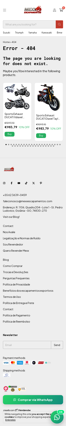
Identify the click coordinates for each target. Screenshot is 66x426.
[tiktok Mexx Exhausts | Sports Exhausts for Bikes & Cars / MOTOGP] (26, 183)
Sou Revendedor (13, 244)
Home (6, 42)
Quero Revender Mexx (16, 250)
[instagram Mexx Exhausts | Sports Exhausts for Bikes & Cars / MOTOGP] (4, 183)
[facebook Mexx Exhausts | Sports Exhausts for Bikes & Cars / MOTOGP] (11, 183)
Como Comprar (13, 265)
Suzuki (6, 32)
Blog (6, 259)
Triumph (19, 32)
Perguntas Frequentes (16, 278)
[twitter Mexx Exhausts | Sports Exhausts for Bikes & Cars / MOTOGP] (33, 183)
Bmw (59, 32)
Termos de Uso (12, 296)
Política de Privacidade (16, 284)
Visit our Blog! (11, 216)
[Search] (59, 24)
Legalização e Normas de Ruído (22, 238)
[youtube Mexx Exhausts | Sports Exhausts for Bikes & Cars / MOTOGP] (19, 183)
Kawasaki (47, 32)
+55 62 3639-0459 (15, 195)
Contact (8, 225)
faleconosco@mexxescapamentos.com (27, 201)
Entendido (10, 420)
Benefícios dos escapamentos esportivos (28, 290)
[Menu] (4, 10)
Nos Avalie (9, 232)
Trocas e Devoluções (15, 272)
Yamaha (32, 32)
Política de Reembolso (16, 321)
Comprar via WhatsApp (35, 400)
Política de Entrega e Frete (18, 303)
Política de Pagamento (16, 315)
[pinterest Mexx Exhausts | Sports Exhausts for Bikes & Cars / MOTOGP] (41, 183)
